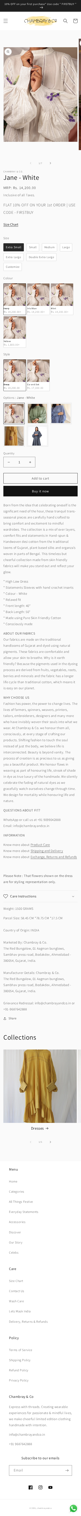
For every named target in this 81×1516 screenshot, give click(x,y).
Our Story (15, 1242)
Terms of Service (20, 1350)
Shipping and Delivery (47, 851)
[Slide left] (31, 163)
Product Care (40, 844)
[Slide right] (50, 163)
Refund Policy (18, 1370)
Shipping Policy (20, 1360)
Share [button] (13, 1018)
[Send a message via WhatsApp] (73, 1508)
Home (13, 1181)
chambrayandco (44, 1508)
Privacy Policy (18, 1380)
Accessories (17, 1222)
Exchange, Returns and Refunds (54, 857)
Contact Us (16, 1291)
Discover (15, 1232)
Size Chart (10, 224)
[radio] (13, 247)
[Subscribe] (67, 1470)
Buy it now (40, 491)
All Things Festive (21, 1202)
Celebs (14, 1252)
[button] (6, 21)
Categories (16, 1191)
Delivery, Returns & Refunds (28, 1322)
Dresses (37, 1128)
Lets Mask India (20, 1311)
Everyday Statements (23, 1212)
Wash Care (16, 1301)
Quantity (8, 453)
